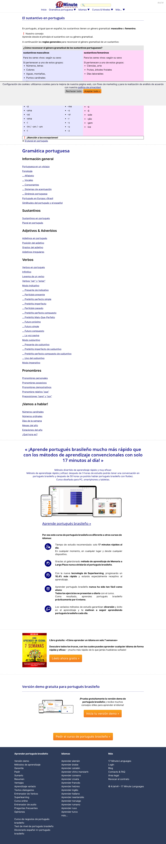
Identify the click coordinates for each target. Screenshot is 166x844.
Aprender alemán (70, 761)
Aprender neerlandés (72, 797)
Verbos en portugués (33, 267)
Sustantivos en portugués (36, 218)
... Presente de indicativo (35, 290)
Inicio (44, 9)
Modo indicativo (30, 285)
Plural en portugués (32, 222)
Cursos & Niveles (101, 9)
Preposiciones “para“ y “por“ (37, 396)
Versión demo (21, 761)
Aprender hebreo (70, 786)
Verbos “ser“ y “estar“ (33, 281)
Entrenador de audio (25, 804)
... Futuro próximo (31, 321)
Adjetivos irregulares (33, 252)
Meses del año (30, 425)
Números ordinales (32, 416)
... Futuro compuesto (33, 331)
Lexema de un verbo (33, 276)
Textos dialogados (24, 790)
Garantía (19, 768)
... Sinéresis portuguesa (34, 193)
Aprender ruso (69, 808)
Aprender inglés (69, 790)
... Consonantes (30, 184)
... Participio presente (33, 294)
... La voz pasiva (30, 335)
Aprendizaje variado (25, 786)
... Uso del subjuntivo (33, 358)
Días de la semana (32, 420)
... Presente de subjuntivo (35, 344)
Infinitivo (26, 271)
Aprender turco (69, 811)
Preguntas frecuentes (26, 808)
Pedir (17, 771)
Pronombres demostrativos (36, 387)
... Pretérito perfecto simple (36, 299)
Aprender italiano (70, 793)
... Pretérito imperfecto (34, 303)
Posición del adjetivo (33, 243)
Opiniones (19, 811)
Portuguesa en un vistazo (36, 166)
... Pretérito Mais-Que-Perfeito (38, 317)
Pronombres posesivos (34, 382)
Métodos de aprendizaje (27, 764)
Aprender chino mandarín (74, 771)
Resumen (19, 779)
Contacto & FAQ (116, 771)
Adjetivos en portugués (34, 238)
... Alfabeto (28, 175)
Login (111, 764)
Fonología (27, 171)
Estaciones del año (32, 430)
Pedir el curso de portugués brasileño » (83, 736)
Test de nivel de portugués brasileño (33, 826)
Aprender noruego (71, 800)
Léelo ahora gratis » (65, 658)
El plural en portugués (36, 140)
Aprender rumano (70, 804)
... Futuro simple (30, 326)
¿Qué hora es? (29, 434)
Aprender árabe (69, 764)
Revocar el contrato (118, 779)
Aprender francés (70, 782)
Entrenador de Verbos (26, 793)
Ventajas (19, 782)
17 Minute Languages (119, 761)
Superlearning (21, 797)
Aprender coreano (71, 775)
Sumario (18, 775)
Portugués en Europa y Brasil (37, 198)
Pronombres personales (35, 378)
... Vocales (27, 180)
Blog (110, 768)
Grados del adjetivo (32, 247)
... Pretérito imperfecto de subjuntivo (41, 349)
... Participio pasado (32, 308)
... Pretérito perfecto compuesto (39, 312)
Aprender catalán (70, 768)
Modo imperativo (31, 362)
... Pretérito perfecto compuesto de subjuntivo (46, 353)
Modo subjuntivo (31, 340)
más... (64, 815)
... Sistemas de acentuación (37, 189)
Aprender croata (70, 779)
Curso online (21, 800)
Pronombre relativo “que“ (35, 391)
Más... (119, 9)
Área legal (113, 775)
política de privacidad (89, 87)
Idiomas (82, 9)
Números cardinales (33, 411)
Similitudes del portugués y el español (42, 203)
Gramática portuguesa (61, 9)
